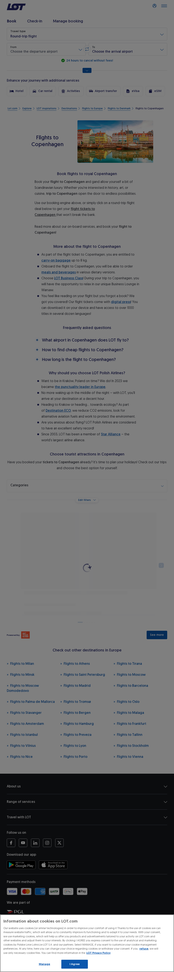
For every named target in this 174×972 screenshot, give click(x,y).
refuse (143, 948)
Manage (44, 964)
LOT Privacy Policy (98, 952)
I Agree (75, 964)
